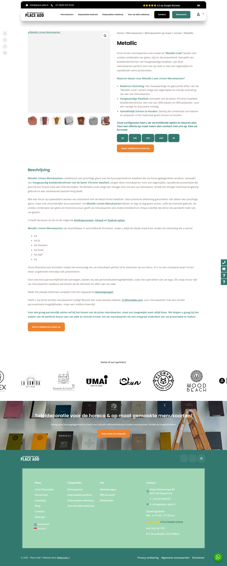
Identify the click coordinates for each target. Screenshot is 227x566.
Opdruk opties (116, 220)
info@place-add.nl (39, 5)
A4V (148, 138)
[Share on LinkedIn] (5, 53)
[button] (105, 36)
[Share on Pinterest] (5, 46)
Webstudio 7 (63, 557)
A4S (135, 138)
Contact (162, 14)
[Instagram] (201, 458)
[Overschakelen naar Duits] (199, 5)
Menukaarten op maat (158, 33)
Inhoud (99, 220)
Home (120, 33)
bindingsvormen (84, 220)
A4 (122, 138)
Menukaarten (67, 14)
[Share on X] (5, 40)
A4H (161, 138)
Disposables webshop (112, 14)
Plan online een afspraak (113, 434)
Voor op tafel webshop (138, 14)
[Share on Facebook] (5, 33)
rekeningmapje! (104, 292)
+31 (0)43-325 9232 (64, 5)
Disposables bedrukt (88, 14)
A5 (174, 138)
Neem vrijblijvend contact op (135, 148)
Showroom (181, 14)
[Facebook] (184, 458)
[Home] (34, 14)
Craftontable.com (132, 300)
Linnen (178, 33)
